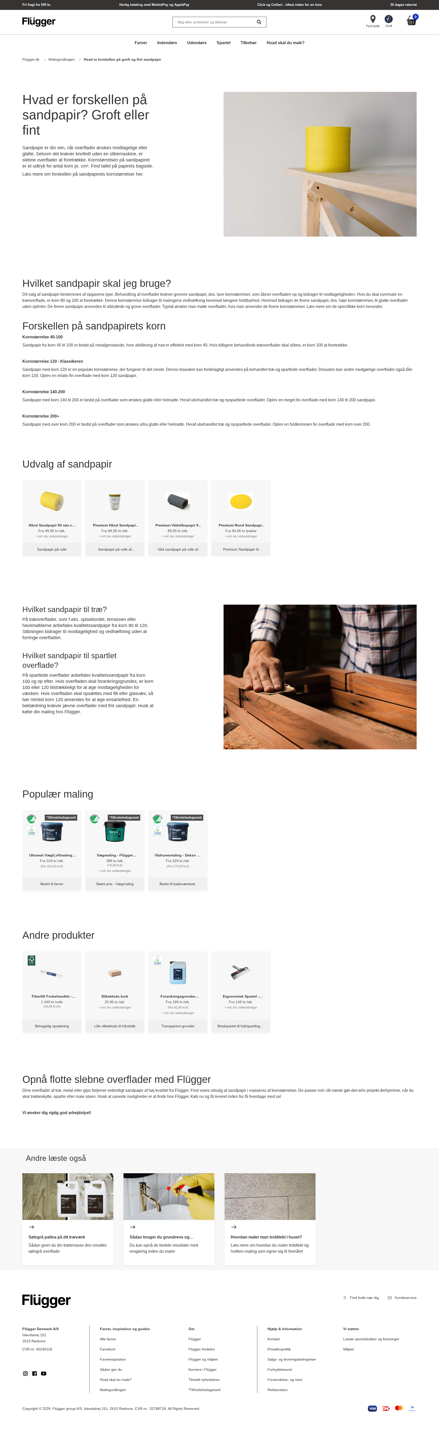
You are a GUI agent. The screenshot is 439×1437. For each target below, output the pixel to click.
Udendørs (197, 43)
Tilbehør (249, 43)
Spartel (223, 43)
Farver (141, 43)
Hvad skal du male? (286, 43)
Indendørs (167, 43)
